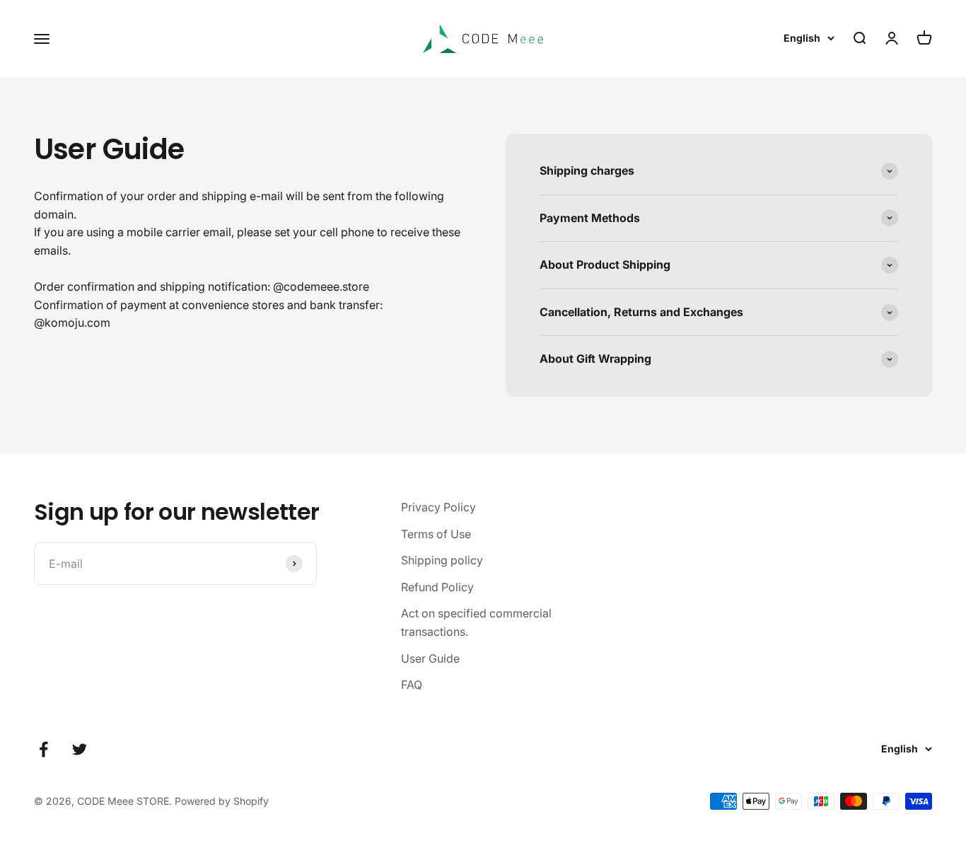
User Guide (430, 658)
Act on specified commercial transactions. (476, 622)
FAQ (411, 684)
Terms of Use (436, 534)
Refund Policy (437, 587)
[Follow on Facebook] (43, 749)
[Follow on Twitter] (79, 749)
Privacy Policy (438, 507)
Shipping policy (442, 560)
